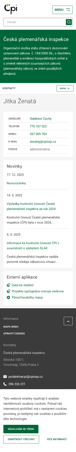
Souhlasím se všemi (21, 429)
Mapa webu (10, 326)
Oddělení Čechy (41, 119)
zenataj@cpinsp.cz (43, 142)
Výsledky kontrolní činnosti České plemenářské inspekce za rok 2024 (31, 206)
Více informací (56, 439)
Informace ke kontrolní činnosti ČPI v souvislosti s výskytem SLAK (33, 245)
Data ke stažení (23, 285)
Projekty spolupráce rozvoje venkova (38, 291)
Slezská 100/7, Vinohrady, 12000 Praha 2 (21, 362)
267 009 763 (38, 134)
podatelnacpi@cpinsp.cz (25, 377)
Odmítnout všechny (21, 439)
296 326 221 (16, 384)
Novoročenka (16, 183)
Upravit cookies (14, 333)
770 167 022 (38, 126)
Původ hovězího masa (27, 297)
